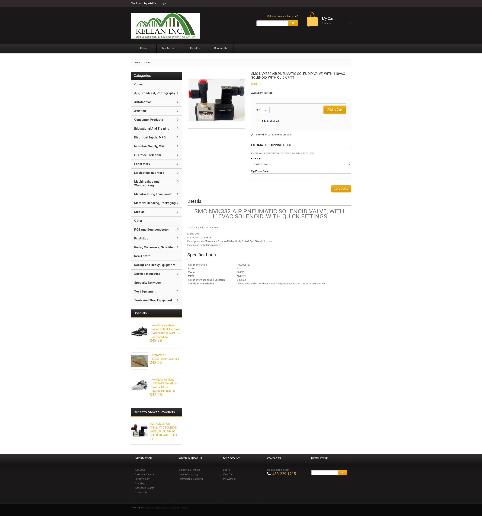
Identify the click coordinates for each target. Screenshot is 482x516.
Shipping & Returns (189, 469)
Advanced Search (144, 487)
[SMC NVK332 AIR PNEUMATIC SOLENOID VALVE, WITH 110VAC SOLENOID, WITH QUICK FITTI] (139, 430)
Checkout (136, 3)
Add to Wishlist (270, 121)
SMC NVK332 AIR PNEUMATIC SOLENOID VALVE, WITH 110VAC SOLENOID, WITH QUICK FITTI (163, 431)
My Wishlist (150, 3)
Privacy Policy (142, 478)
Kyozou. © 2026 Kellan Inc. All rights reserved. (166, 508)
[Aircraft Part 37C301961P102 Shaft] (139, 361)
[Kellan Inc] (165, 26)
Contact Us (141, 492)
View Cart (228, 474)
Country (255, 158)
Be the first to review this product (273, 134)
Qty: (258, 109)
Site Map (140, 483)
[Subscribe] (342, 472)
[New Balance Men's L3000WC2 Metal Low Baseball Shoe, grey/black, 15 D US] (139, 385)
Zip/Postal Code (260, 171)
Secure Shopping (188, 474)
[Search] (293, 23)
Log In (163, 3)
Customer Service (144, 474)
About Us (140, 469)
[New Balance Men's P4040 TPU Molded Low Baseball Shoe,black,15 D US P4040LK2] (139, 331)
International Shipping (191, 478)
